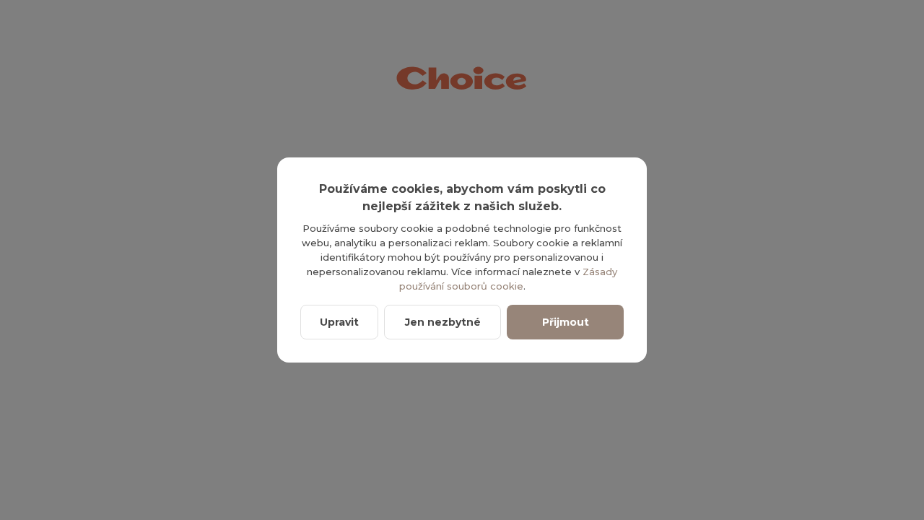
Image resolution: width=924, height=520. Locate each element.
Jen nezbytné (443, 322)
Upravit (339, 322)
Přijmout (565, 322)
